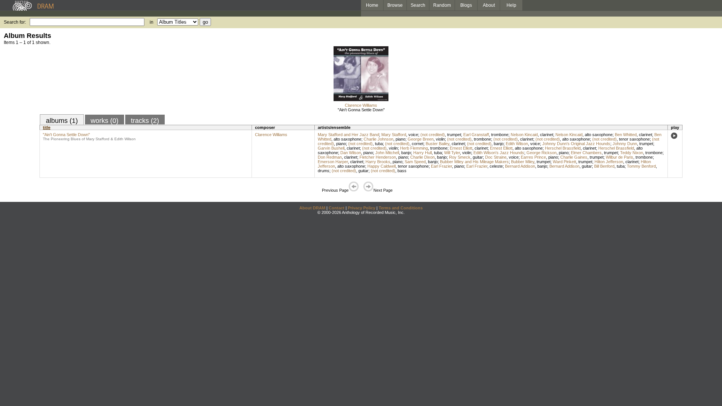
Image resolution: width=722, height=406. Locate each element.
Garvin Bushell (331, 148)
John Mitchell (387, 152)
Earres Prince (533, 157)
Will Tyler (452, 152)
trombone (499, 134)
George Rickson (541, 152)
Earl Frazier (441, 166)
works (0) (104, 120)
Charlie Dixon (422, 157)
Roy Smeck (459, 157)
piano (400, 139)
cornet (417, 143)
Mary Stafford (393, 134)
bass (402, 170)
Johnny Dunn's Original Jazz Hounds (576, 143)
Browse (395, 5)
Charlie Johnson (378, 139)
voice (413, 134)
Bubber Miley (522, 161)
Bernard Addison (520, 166)
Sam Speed (415, 161)
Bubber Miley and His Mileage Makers (474, 161)
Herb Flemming (414, 148)
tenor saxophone (634, 139)
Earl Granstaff (476, 134)
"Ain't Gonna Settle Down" (361, 110)
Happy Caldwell (381, 166)
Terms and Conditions (401, 208)
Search (418, 5)
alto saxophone (599, 134)
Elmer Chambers (586, 152)
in (151, 22)
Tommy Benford (641, 166)
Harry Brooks (378, 161)
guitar (478, 157)
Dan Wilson (350, 152)
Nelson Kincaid (524, 134)
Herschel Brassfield (563, 148)
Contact (336, 208)
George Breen (421, 139)
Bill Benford (604, 166)
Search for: (15, 22)
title (46, 127)
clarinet (546, 134)
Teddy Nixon (631, 152)
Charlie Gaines (573, 157)
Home (372, 5)
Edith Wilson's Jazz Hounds (498, 152)
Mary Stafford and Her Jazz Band (348, 134)
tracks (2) (145, 120)
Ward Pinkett (564, 161)
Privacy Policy (361, 208)
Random (442, 5)
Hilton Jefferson (609, 161)
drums (323, 170)
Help (511, 5)
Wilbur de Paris (619, 157)
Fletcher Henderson (377, 157)
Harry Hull (422, 152)
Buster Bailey (437, 143)
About (489, 5)
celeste (496, 166)
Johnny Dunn (625, 143)
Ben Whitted (626, 134)
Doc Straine (496, 157)
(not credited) (432, 134)
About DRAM (312, 208)
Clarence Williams (361, 105)
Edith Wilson (517, 143)
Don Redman (330, 157)
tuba (379, 143)
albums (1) (62, 120)
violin (440, 139)
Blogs (466, 5)
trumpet (454, 134)
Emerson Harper (333, 161)
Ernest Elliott (461, 148)
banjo (499, 143)
